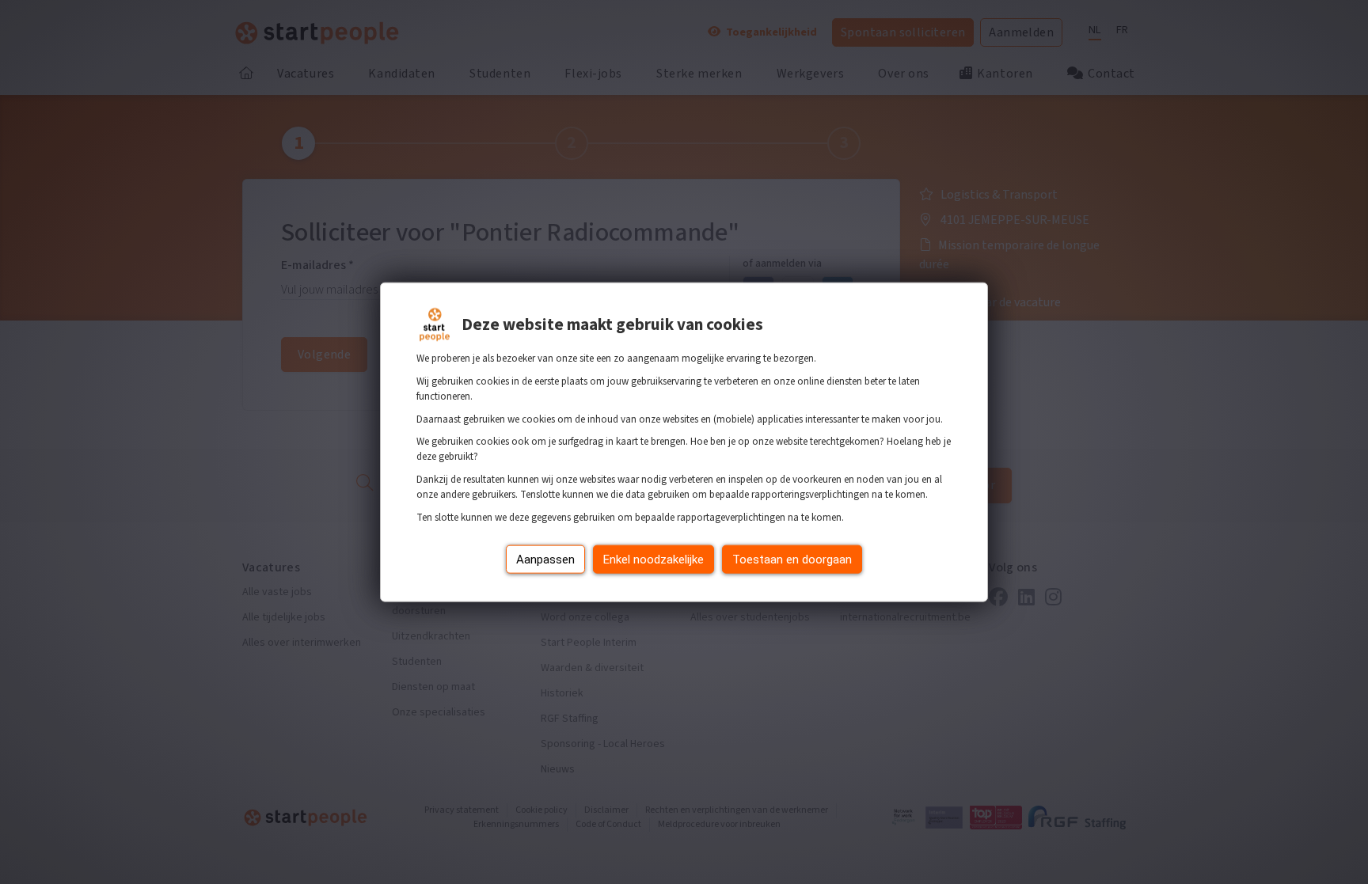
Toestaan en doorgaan (792, 559)
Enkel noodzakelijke (653, 559)
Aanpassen (545, 559)
